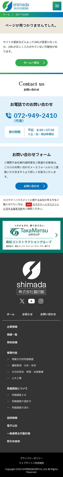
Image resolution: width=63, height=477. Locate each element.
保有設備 (12, 342)
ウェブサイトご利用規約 (31, 463)
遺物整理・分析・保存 (24, 366)
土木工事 (16, 378)
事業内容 (12, 353)
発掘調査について (17, 389)
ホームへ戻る (31, 63)
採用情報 (12, 418)
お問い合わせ (31, 186)
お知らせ (27, 314)
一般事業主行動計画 (18, 434)
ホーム (6, 14)
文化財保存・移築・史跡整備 (27, 372)
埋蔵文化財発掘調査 (23, 359)
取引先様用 (13, 441)
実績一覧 (12, 335)
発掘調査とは (19, 395)
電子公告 (12, 426)
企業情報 (12, 327)
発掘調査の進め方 (21, 401)
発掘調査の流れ (20, 408)
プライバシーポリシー (31, 458)
